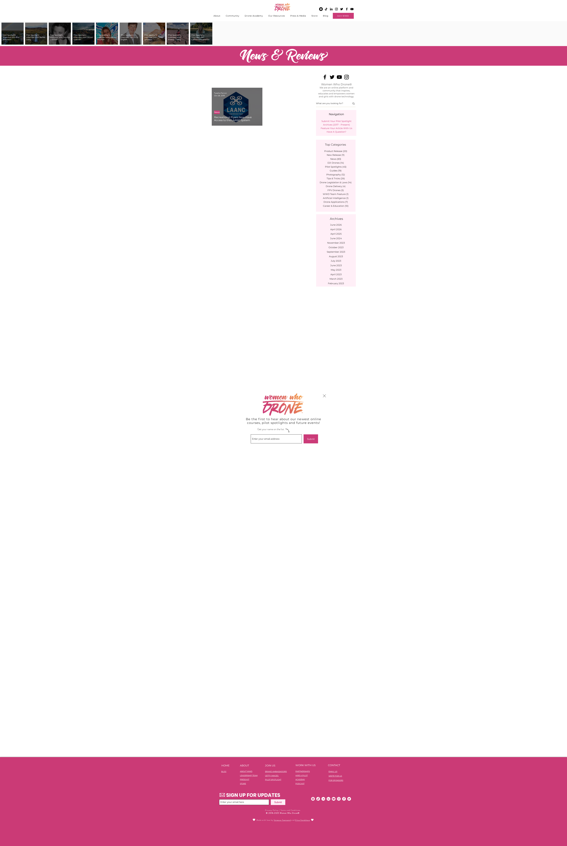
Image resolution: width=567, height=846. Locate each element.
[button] (324, 395)
